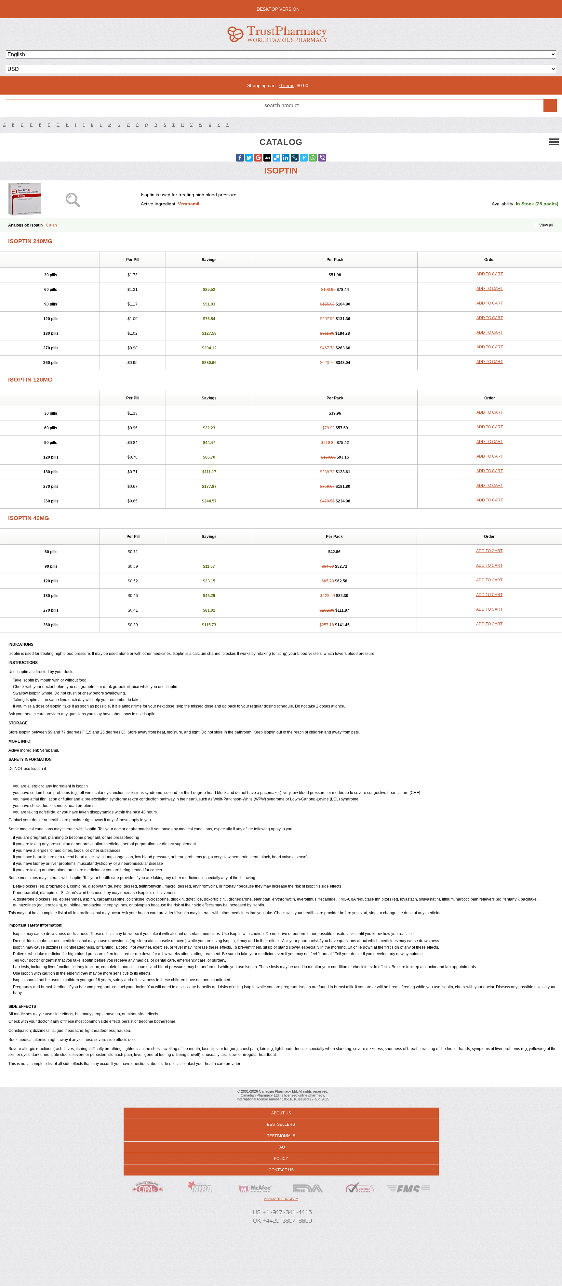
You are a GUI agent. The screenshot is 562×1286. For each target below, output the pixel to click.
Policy (281, 1158)
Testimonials (281, 1136)
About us (281, 1113)
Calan (51, 225)
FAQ (281, 1147)
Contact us (281, 1170)
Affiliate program (281, 1199)
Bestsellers (281, 1124)
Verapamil (188, 203)
